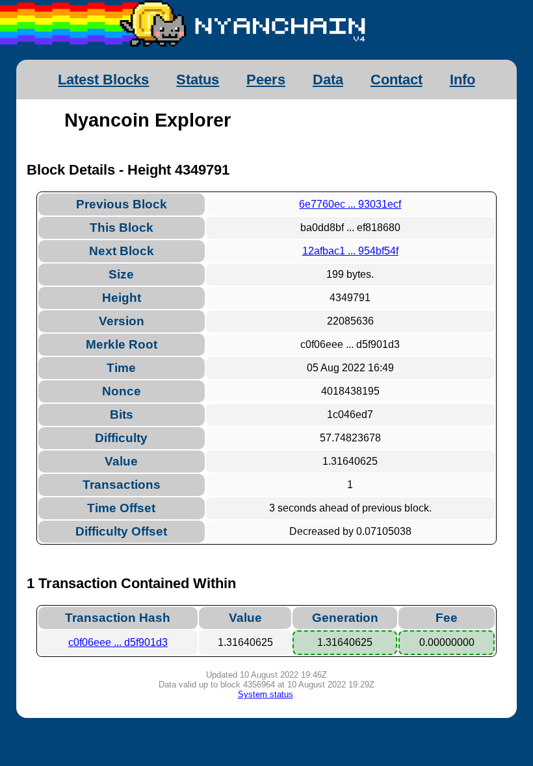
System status (265, 694)
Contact (396, 79)
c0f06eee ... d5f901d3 (118, 642)
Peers (265, 79)
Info (462, 79)
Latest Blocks (103, 79)
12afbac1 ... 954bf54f (350, 250)
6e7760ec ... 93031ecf (350, 204)
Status (197, 79)
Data (328, 79)
